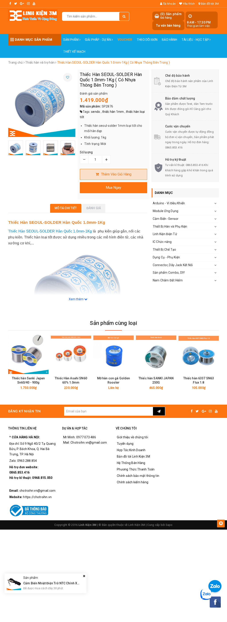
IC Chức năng (162, 242)
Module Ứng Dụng (165, 211)
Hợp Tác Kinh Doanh (131, 450)
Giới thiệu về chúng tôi (132, 437)
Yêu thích (188, 3)
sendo (95, 111)
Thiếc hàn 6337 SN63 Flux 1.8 (198, 380)
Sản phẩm (71, 39)
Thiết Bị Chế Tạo (164, 249)
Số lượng (86, 152)
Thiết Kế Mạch (74, 51)
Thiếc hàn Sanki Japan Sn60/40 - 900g (28, 380)
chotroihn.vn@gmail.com (38, 490)
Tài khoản (169, 3)
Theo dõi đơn (147, 39)
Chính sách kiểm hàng (132, 482)
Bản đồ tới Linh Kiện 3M (133, 456)
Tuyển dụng (125, 443)
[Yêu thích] (67, 77)
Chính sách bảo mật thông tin (138, 476)
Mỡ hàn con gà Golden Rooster (113, 380)
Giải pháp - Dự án (98, 39)
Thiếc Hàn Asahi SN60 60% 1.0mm (71, 380)
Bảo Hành (169, 39)
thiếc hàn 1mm (113, 111)
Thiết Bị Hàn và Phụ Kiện (170, 226)
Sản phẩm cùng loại (113, 323)
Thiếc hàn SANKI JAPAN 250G (156, 380)
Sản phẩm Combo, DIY (169, 272)
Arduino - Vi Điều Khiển (169, 203)
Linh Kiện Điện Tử (165, 234)
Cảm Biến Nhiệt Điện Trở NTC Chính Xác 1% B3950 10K (62, 583)
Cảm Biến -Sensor (166, 218)
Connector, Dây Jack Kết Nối (173, 265)
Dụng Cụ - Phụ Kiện (166, 257)
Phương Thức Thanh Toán (136, 469)
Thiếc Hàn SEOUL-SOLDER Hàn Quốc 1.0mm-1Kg (50, 231)
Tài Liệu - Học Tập (195, 39)
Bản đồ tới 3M (209, 3)
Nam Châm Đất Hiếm (168, 280)
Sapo (169, 524)
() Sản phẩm (171, 15)
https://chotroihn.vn (37, 497)
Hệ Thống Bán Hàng (131, 463)
